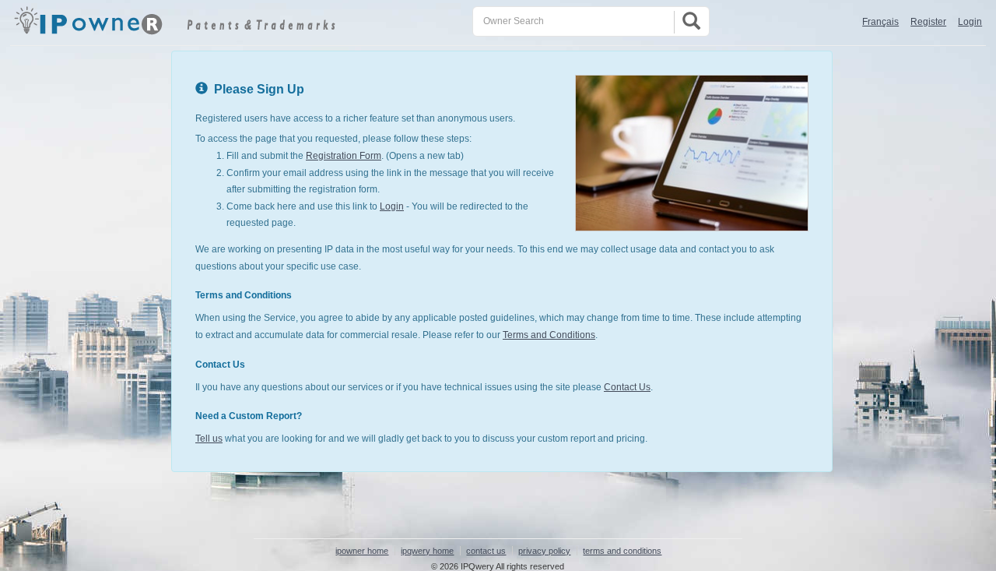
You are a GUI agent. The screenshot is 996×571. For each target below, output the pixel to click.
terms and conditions (622, 550)
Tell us (209, 438)
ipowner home (361, 550)
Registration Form (343, 155)
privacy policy (544, 550)
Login (970, 21)
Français (880, 21)
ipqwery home (427, 550)
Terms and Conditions (549, 335)
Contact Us (627, 387)
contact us (486, 550)
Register (928, 21)
